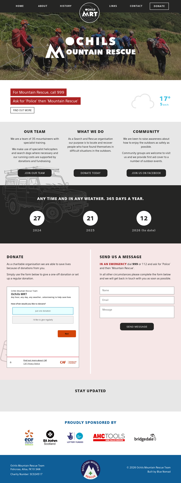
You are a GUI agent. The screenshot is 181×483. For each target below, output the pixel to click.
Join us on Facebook (146, 173)
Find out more (22, 110)
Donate (159, 6)
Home (20, 6)
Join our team (35, 173)
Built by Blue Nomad (159, 472)
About (42, 6)
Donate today (90, 173)
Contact (136, 6)
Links (113, 6)
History (66, 6)
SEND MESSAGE (136, 326)
